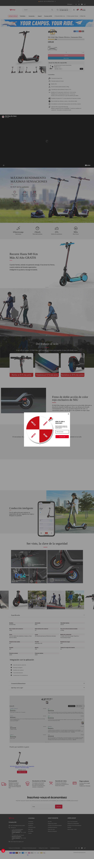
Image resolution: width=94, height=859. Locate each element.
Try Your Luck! (62, 436)
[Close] (68, 413)
